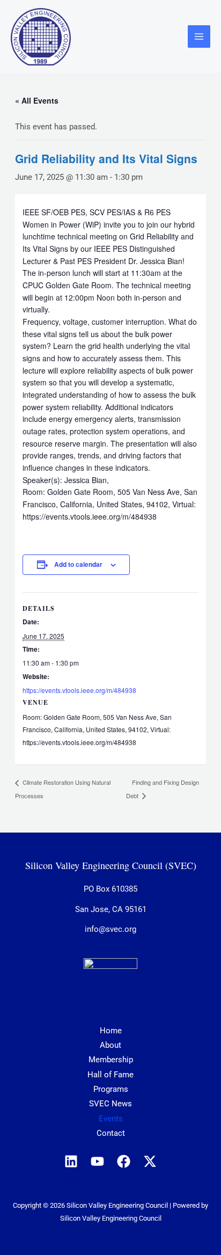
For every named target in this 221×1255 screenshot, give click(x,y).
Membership (111, 1059)
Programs (110, 1089)
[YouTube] (97, 1161)
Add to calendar (78, 564)
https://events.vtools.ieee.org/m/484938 (79, 690)
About (110, 1045)
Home (111, 1030)
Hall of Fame (110, 1074)
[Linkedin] (71, 1161)
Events (111, 1118)
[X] (150, 1161)
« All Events (36, 100)
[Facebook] (123, 1161)
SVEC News (110, 1103)
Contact (111, 1133)
